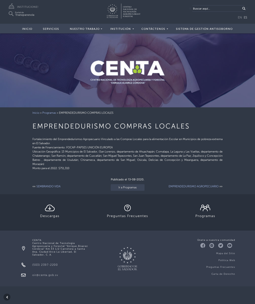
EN (240, 17)
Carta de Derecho (223, 273)
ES (245, 17)
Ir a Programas (127, 187)
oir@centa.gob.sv (45, 275)
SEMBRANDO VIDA (48, 186)
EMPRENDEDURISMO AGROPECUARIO (194, 186)
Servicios (51, 28)
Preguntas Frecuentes (220, 267)
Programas (49, 112)
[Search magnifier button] (244, 8)
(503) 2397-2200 (45, 264)
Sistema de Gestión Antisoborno (204, 28)
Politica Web (226, 260)
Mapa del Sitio (225, 253)
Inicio (27, 28)
